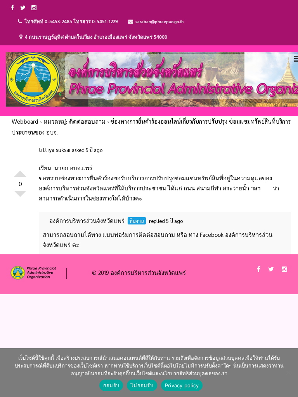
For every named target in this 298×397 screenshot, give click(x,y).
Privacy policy (182, 385)
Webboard (25, 122)
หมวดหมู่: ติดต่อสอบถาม (74, 122)
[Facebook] (13, 7)
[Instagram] (34, 7)
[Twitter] (24, 7)
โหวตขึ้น (20, 170)
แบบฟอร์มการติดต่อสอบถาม (138, 235)
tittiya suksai (55, 150)
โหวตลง (20, 197)
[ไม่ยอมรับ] (288, 372)
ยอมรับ (111, 385)
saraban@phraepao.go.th (159, 22)
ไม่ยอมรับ (142, 385)
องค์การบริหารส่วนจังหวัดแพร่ (87, 221)
